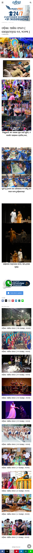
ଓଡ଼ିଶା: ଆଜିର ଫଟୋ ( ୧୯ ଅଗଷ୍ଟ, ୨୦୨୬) (16, 375)
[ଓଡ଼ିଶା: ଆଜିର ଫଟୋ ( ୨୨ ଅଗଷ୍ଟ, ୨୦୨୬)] (16, 340)
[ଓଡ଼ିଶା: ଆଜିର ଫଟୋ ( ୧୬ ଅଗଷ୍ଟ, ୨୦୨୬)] (16, 387)
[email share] (9, 301)
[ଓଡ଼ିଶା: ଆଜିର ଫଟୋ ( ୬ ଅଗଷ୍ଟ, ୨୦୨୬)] (16, 457)
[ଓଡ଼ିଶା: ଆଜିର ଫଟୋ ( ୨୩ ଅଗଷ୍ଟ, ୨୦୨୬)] (16, 317)
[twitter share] (6, 300)
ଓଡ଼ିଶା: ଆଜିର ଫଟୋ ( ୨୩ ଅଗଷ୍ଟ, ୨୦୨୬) (16, 328)
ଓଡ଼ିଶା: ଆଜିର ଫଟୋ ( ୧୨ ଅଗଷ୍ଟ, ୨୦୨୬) (16, 421)
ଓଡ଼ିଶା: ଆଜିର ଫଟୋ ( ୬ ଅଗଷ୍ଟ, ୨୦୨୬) (15, 468)
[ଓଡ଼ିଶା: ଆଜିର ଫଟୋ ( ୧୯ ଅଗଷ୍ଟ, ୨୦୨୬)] (16, 364)
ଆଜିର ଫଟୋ (11, 22)
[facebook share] (3, 301)
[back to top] (29, 546)
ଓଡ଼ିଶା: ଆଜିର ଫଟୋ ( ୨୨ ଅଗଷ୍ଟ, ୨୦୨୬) (16, 351)
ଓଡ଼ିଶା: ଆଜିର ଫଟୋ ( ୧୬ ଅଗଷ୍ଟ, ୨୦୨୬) (16, 398)
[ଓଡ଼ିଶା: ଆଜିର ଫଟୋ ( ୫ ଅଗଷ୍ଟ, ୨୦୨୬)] (16, 480)
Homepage (4, 22)
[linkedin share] (16, 301)
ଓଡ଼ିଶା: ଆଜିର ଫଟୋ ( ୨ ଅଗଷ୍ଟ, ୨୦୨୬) (15, 537)
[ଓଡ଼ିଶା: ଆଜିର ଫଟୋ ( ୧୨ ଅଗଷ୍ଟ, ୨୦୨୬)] (16, 410)
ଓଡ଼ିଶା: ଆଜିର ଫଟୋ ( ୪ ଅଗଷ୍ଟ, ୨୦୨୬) (15, 514)
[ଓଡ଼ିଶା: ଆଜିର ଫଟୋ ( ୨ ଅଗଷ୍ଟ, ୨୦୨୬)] (16, 526)
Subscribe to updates (16, 293)
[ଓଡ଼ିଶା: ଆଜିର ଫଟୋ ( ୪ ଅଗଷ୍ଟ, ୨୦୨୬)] (16, 503)
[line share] (22, 301)
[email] (11, 551)
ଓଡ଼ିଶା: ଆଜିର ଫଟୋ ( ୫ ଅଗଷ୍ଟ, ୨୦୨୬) (15, 491)
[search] (30, 2)
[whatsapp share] (19, 301)
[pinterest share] (13, 301)
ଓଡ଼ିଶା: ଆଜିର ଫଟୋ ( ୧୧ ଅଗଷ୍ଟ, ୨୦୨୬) (16, 444)
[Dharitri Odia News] (16, 3)
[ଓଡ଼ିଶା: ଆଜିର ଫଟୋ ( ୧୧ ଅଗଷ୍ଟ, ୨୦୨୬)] (16, 433)
